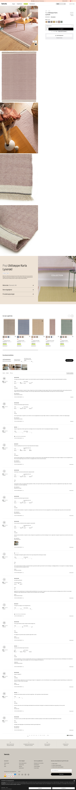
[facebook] (28, 775)
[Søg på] (64, 3)
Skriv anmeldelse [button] (69, 360)
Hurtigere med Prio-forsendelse (62, 31)
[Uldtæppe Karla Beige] (38, 327)
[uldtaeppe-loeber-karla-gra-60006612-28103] (49, 337)
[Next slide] (72, 316)
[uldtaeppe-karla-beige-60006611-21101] (32, 337)
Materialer (20, 766)
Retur (5, 764)
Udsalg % (26, 4)
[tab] (69, 373)
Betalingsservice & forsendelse (38, 763)
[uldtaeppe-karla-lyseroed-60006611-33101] (6, 337)
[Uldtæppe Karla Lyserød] (59, 22)
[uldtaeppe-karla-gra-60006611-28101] (4, 337)
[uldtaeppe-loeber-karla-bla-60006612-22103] (51, 337)
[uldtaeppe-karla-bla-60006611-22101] (8, 337)
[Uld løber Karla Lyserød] (52, 327)
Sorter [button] (4, 373)
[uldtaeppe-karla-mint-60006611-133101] (61, 337)
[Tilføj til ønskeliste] (46, 29)
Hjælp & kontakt (6, 763)
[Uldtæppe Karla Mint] (66, 327)
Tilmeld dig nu (61, 774)
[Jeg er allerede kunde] (72, 4)
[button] (5, 367)
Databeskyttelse (36, 764)
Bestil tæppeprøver (60, 35)
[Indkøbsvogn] (73, 4)
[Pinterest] (19, 775)
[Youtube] (22, 775)
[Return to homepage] (4, 3)
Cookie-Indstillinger (37, 766)
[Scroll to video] (36, 44)
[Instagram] (25, 774)
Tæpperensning (21, 764)
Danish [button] (7, 373)
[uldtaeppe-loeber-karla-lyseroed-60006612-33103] (47, 337)
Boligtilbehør (19, 4)
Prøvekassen (32, 4)
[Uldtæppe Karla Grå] (9, 327)
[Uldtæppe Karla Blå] (23, 327)
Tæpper (13, 4)
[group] (8, 360)
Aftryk (5, 766)
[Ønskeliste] (70, 4)
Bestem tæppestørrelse (22, 763)
